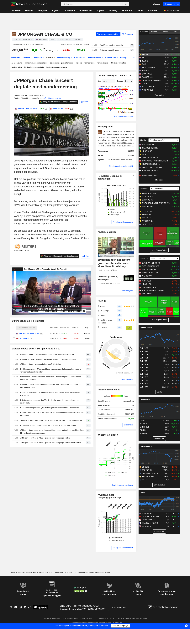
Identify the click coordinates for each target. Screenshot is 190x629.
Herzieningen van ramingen (122, 485)
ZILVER (143, 430)
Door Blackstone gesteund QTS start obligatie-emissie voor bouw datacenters (49, 408)
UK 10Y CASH (147, 526)
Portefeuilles (86, 10)
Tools (140, 10)
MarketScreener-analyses (56, 67)
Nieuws (29, 10)
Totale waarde (95, 58)
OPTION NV (146, 218)
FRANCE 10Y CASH (150, 523)
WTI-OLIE (143, 424)
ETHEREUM (147, 470)
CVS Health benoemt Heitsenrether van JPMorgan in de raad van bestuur (48, 425)
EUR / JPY (144, 387)
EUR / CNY (144, 377)
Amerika (164, 32)
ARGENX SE (147, 151)
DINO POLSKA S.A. (149, 270)
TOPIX (144, 83)
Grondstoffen (145, 400)
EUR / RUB (144, 358)
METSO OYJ (147, 276)
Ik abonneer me (172, 4)
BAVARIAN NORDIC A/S (151, 263)
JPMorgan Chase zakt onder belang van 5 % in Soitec (40, 364)
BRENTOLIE (144, 427)
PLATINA (143, 433)
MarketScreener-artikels (34, 67)
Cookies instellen (71, 618)
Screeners (127, 10)
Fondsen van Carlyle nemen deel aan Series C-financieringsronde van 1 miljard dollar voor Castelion (50, 378)
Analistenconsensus (109, 389)
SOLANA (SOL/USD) (150, 473)
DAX (144, 64)
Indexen (145, 32)
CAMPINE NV (147, 197)
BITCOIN (145, 467)
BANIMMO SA (147, 200)
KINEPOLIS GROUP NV (151, 164)
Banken (131, 155)
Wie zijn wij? (87, 618)
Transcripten (89, 63)
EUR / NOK (144, 364)
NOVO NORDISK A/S (150, 158)
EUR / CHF (144, 355)
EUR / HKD (144, 380)
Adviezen (70, 10)
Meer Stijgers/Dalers (159, 250)
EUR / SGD (144, 384)
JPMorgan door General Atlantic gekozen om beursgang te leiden (45, 438)
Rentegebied (159, 531)
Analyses (42, 10)
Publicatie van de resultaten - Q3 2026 (126, 160)
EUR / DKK (144, 368)
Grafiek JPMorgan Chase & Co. (114, 75)
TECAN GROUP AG (149, 287)
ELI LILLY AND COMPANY (152, 167)
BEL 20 (145, 55)
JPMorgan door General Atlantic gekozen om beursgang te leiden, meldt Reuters (50, 443)
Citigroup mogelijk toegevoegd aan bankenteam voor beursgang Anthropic (112, 50)
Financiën (79, 58)
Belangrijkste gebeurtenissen (61, 63)
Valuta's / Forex (146, 328)
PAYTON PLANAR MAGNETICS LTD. (156, 203)
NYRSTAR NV (147, 221)
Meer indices (159, 95)
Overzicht (15, 58)
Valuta (159, 392)
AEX (143, 58)
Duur (99, 81)
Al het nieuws (17, 63)
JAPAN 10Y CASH (149, 520)
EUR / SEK (144, 361)
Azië (175, 32)
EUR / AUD (144, 374)
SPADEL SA (146, 215)
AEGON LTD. (147, 284)
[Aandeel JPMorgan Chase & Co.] (45, 109)
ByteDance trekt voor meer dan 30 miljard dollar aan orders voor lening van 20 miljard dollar (49, 401)
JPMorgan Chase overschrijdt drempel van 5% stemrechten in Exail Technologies (51, 420)
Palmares (152, 10)
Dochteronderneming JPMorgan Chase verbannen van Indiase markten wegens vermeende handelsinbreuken (50, 370)
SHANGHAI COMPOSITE (151, 80)
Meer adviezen (127, 380)
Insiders (79, 63)
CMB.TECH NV (148, 206)
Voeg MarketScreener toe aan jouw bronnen (60, 102)
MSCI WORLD (147, 90)
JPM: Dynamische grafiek (123, 117)
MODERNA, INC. (148, 145)
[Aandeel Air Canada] (71, 109)
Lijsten (100, 10)
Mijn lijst (143, 140)
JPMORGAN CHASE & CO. (28, 334)
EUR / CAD (144, 371)
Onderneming (64, 58)
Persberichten (102, 63)
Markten (16, 10)
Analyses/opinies (107, 232)
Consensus (111, 58)
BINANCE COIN (148, 477)
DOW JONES (147, 74)
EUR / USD (144, 348)
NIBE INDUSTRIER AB (150, 266)
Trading (113, 10)
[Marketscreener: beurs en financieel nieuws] (29, 4)
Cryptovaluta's (146, 446)
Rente (142, 493)
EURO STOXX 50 (148, 67)
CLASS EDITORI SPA (150, 148)
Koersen (26, 58)
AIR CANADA (23, 339)
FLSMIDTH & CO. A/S (150, 273)
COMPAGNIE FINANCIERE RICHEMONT (156, 161)
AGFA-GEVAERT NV (150, 193)
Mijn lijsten (159, 180)
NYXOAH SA (147, 211)
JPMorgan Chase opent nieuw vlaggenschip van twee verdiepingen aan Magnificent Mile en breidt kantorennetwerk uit (52, 431)
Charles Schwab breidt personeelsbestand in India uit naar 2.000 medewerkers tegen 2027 (50, 393)
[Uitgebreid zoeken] (126, 4)
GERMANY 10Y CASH (150, 517)
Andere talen (17, 67)
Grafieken (37, 58)
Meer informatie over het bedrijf (121, 166)
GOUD (142, 420)
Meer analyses (127, 291)
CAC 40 (145, 61)
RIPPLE (145, 480)
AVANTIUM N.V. (148, 224)
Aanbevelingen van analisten (36, 63)
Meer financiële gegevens (123, 222)
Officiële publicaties (118, 63)
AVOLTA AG (146, 281)
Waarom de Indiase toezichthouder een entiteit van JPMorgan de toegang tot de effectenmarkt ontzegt (50, 386)
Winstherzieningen (108, 435)
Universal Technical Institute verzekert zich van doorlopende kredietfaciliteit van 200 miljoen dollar (51, 414)
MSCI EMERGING (149, 87)
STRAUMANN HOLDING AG (153, 291)
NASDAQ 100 (147, 77)
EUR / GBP (144, 352)
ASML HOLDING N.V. (150, 170)
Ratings (124, 58)
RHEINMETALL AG (149, 176)
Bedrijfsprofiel (105, 126)
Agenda (56, 10)
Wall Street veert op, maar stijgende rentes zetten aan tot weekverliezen (112, 45)
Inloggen (156, 4)
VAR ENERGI (147, 294)
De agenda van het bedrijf (123, 548)
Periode (120, 81)
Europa (154, 32)
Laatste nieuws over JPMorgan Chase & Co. (36, 348)
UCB (144, 154)
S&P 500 (145, 71)
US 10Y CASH (147, 513)
